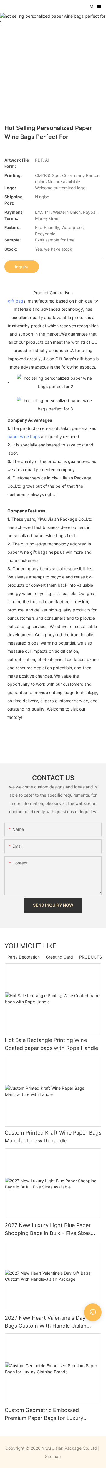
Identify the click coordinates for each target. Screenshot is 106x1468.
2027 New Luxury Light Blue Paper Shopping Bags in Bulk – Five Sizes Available (48, 1229)
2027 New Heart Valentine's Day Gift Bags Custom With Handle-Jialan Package (50, 1322)
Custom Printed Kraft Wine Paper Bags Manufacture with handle (53, 1137)
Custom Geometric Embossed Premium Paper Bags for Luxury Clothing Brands (44, 1414)
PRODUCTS (90, 956)
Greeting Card (59, 956)
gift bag (15, 300)
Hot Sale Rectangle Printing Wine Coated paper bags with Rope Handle (51, 1044)
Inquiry (21, 266)
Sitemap (53, 1456)
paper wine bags (23, 436)
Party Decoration (23, 956)
